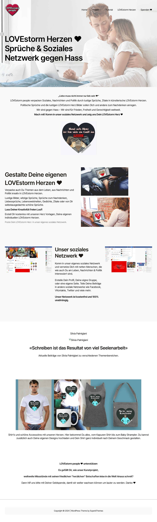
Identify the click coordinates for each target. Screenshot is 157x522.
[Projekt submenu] (100, 10)
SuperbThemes (96, 511)
